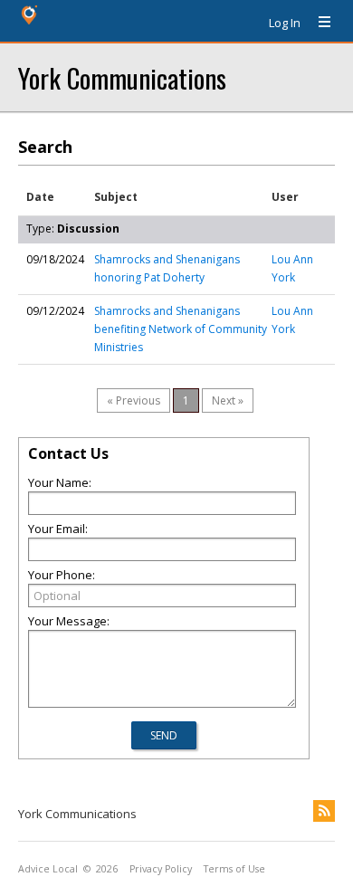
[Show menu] (318, 22)
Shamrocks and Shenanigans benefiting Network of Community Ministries (180, 329)
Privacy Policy (160, 869)
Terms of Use (234, 869)
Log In (285, 22)
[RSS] (324, 811)
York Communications (122, 77)
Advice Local (48, 869)
